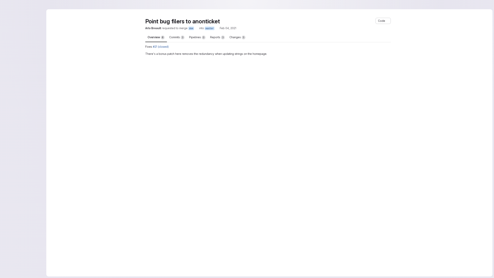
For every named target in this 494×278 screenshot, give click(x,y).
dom (206, 28)
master (225, 28)
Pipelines (196, 37)
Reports (217, 37)
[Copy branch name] (212, 28)
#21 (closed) (161, 46)
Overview (155, 37)
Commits (176, 37)
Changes (236, 37)
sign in (243, 264)
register (230, 264)
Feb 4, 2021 (242, 28)
